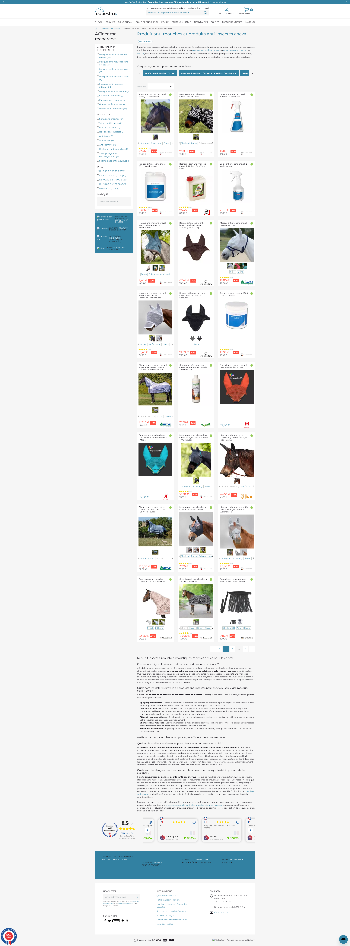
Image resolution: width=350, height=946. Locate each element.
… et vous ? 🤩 (175, 2)
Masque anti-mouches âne (114, 91)
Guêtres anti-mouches (112, 104)
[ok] (137, 897)
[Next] (172, 143)
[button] (347, 2)
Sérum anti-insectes (110, 123)
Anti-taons (106, 136)
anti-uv (140, 53)
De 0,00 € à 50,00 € (112, 171)
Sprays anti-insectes (111, 119)
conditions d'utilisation (126, 903)
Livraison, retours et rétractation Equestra (172, 905)
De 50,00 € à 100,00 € (112, 175)
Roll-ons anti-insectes (111, 131)
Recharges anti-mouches (114, 149)
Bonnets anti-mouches (113, 108)
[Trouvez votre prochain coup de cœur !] (205, 12)
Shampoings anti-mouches (114, 160)
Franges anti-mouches (112, 100)
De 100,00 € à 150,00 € (113, 179)
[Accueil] (96, 28)
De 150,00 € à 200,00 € (112, 184)
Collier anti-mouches (111, 95)
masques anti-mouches (235, 50)
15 (246, 648)
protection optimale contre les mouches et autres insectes (194, 805)
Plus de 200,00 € (109, 188)
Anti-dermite (108, 144)
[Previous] (138, 143)
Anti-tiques (106, 140)
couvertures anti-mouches (205, 50)
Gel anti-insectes (109, 127)
